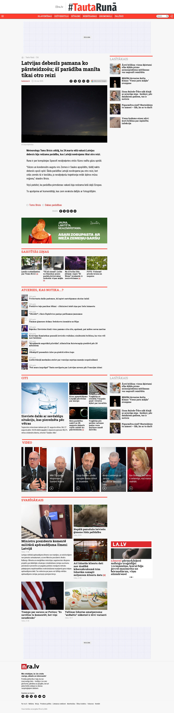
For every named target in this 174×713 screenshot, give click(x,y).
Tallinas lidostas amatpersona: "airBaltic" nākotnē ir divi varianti (85, 613)
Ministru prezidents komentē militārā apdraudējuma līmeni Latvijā (44, 545)
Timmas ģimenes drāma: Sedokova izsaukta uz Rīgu (54, 321)
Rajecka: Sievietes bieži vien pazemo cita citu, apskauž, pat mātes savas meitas (67, 329)
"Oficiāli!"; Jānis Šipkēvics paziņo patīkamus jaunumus (55, 314)
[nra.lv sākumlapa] (59, 7)
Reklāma (31, 704)
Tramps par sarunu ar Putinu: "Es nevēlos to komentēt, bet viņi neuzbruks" (41, 614)
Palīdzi (119, 16)
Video (27, 442)
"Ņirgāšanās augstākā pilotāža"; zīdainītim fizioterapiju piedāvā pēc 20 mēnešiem (63, 344)
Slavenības (45, 16)
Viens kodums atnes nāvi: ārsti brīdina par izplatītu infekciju (135, 121)
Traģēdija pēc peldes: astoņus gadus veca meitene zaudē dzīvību (96, 425)
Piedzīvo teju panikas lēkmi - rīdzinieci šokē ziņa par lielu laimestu (62, 306)
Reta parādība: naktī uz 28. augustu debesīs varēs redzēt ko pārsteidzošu (77, 425)
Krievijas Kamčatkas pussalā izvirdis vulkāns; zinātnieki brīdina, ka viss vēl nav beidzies (67, 337)
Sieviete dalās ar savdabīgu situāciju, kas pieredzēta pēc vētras (42, 420)
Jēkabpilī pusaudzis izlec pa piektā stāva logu (51, 352)
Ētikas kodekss (81, 704)
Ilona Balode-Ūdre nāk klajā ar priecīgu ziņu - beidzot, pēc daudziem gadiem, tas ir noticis (137, 95)
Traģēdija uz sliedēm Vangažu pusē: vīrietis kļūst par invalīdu (98, 399)
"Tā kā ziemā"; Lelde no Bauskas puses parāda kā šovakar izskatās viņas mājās (53, 274)
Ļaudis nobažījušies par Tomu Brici (30, 272)
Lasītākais (119, 59)
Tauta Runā (29, 57)
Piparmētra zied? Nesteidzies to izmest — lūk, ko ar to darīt (137, 106)
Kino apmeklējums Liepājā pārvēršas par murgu (78, 398)
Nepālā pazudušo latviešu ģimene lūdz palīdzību (90, 531)
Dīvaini (75, 16)
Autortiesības (71, 704)
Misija (37, 704)
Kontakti (97, 704)
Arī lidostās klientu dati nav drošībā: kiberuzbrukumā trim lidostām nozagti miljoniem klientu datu (88, 569)
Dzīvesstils (61, 16)
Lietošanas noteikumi (59, 704)
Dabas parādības (52, 205)
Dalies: (55, 211)
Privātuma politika (45, 704)
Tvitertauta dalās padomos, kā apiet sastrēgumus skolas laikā (59, 298)
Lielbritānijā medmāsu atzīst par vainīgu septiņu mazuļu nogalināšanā (63, 360)
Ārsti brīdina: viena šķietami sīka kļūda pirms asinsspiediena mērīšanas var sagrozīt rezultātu (137, 68)
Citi (37, 57)
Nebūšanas (90, 16)
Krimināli (105, 16)
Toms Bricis (33, 205)
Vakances (91, 704)
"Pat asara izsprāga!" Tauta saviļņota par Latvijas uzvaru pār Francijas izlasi (65, 367)
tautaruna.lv (25, 81)
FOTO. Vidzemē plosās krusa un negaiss (94, 273)
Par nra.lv (24, 704)
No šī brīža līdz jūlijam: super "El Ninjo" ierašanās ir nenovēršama (74, 274)
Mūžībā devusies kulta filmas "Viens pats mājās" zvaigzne (135, 80)
